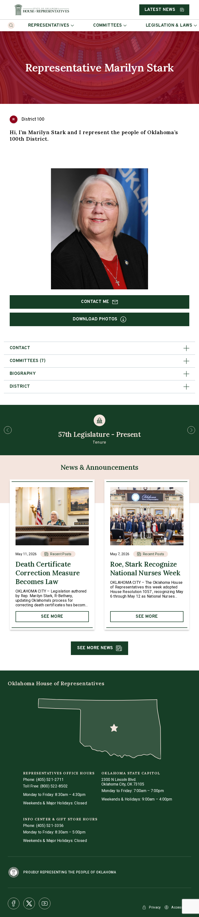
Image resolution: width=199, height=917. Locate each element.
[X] (29, 903)
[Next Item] (191, 430)
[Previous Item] (8, 430)
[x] (29, 903)
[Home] (42, 9)
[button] (99, 348)
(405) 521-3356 (50, 825)
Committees (107, 25)
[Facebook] (13, 903)
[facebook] (13, 903)
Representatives (48, 25)
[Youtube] (44, 903)
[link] (52, 554)
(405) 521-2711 (50, 779)
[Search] (11, 25)
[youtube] (44, 903)
